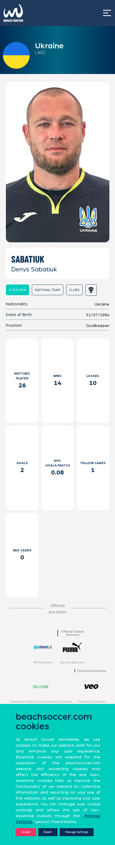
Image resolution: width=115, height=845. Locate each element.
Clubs (74, 289)
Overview (17, 289)
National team (47, 289)
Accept (26, 832)
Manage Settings (76, 832)
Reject (48, 832)
